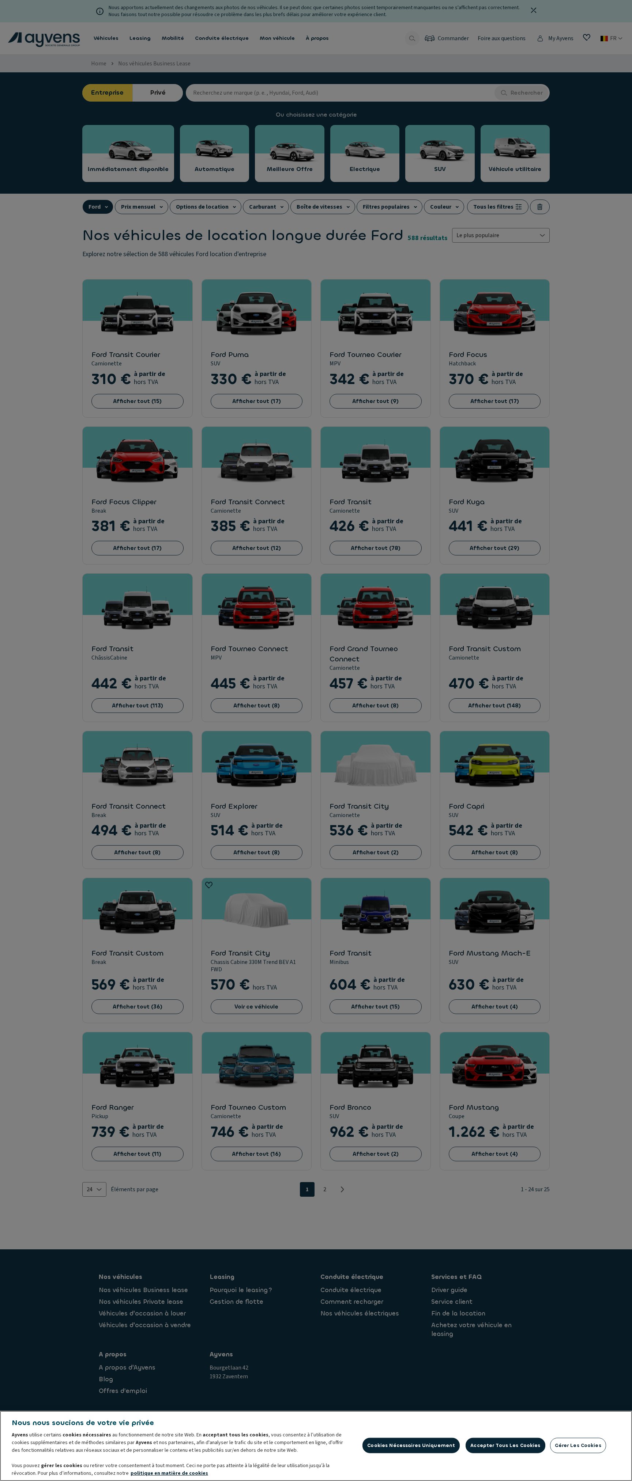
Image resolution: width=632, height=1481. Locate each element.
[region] (316, 1446)
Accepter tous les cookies (505, 1445)
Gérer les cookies (578, 1445)
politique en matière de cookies (169, 1473)
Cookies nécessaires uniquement (411, 1445)
